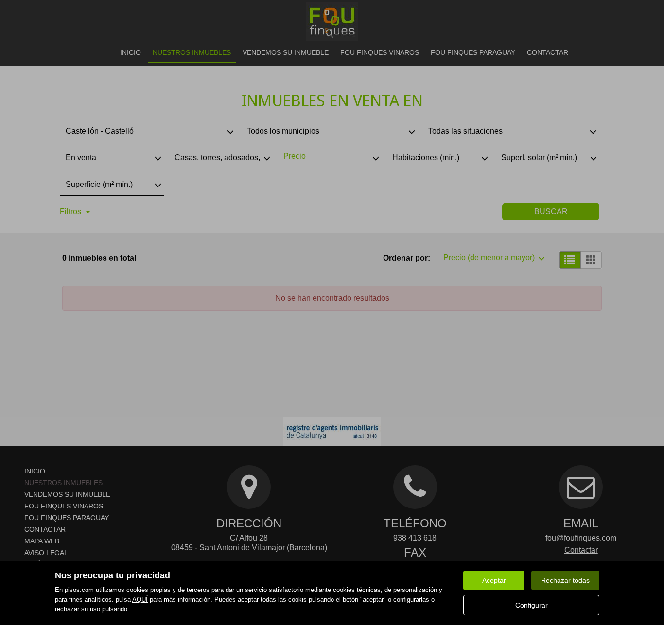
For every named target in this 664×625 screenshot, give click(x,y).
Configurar (531, 605)
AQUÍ (140, 599)
